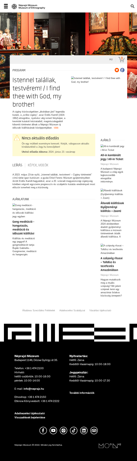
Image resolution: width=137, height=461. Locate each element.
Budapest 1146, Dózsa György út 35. (36, 360)
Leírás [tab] (17, 165)
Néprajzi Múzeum (110, 164)
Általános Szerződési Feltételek (38, 310)
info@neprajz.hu (34, 389)
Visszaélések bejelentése (29, 417)
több (56, 127)
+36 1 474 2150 (36, 397)
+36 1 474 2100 (34, 368)
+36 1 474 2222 (50, 401)
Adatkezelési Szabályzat (72, 310)
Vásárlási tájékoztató (100, 310)
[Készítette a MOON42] (110, 446)
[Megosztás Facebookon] (122, 70)
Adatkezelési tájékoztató (29, 413)
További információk (81, 393)
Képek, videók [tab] (38, 165)
